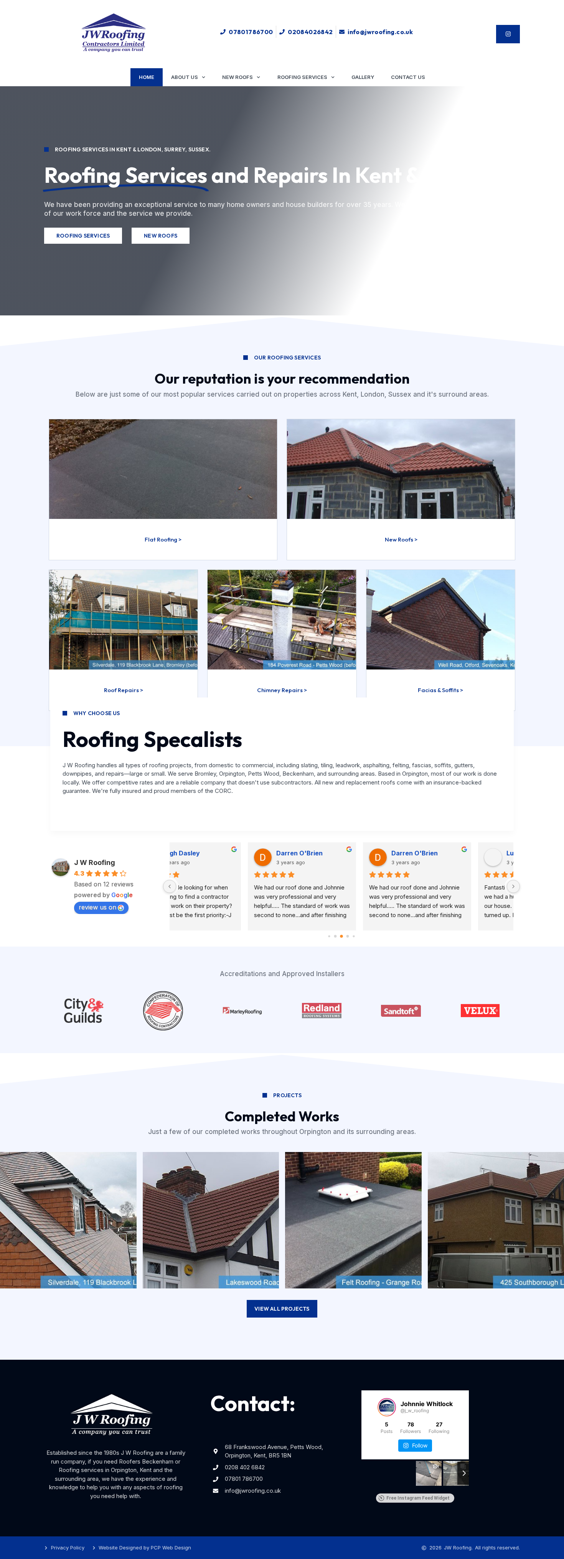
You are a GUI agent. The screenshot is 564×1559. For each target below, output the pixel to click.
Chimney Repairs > (282, 690)
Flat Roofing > (163, 539)
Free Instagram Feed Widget (418, 1498)
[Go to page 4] (354, 936)
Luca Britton (220, 853)
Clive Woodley (453, 853)
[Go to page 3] (347, 936)
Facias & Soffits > (440, 690)
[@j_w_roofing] (386, 1407)
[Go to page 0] (329, 936)
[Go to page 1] (335, 936)
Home (146, 77)
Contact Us (408, 77)
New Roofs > (401, 539)
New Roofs (237, 77)
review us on (97, 907)
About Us (184, 77)
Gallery (362, 77)
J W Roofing (94, 862)
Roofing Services (302, 77)
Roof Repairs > (123, 690)
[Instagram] (508, 34)
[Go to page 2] (341, 936)
